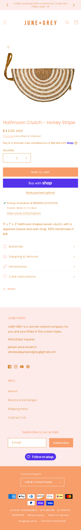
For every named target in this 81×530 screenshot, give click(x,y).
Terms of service (58, 515)
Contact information (53, 521)
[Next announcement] (73, 5)
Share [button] (11, 289)
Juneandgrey (29, 510)
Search (12, 391)
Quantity (8, 150)
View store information (24, 213)
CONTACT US (17, 418)
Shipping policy (28, 521)
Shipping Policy (18, 409)
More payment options (40, 192)
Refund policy (36, 515)
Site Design (47, 510)
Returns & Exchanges (22, 400)
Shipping (8, 136)
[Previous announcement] (7, 5)
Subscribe (61, 443)
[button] (5, 22)
